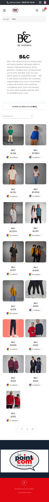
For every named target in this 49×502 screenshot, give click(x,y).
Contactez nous (24, 492)
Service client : (22, 2)
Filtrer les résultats (24, 106)
